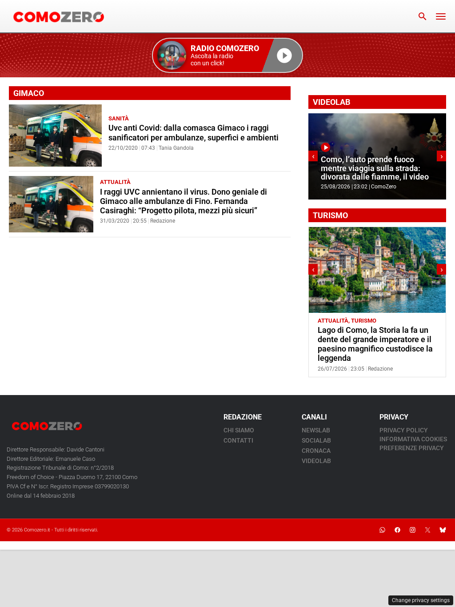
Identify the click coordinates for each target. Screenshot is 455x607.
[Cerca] (422, 16)
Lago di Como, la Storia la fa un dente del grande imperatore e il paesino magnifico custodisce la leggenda (375, 344)
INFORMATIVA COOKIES (413, 439)
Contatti (238, 440)
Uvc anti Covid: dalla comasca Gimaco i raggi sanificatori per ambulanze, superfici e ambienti (193, 133)
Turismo (363, 320)
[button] (227, 55)
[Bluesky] (442, 530)
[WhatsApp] (382, 530)
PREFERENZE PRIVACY (411, 447)
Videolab (316, 460)
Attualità (115, 182)
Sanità (118, 118)
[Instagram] (412, 530)
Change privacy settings (421, 600)
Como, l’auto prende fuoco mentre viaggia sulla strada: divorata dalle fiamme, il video (375, 168)
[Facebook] (397, 530)
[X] (427, 530)
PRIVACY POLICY (403, 430)
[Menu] (440, 16)
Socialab (316, 440)
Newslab (316, 430)
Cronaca (316, 450)
